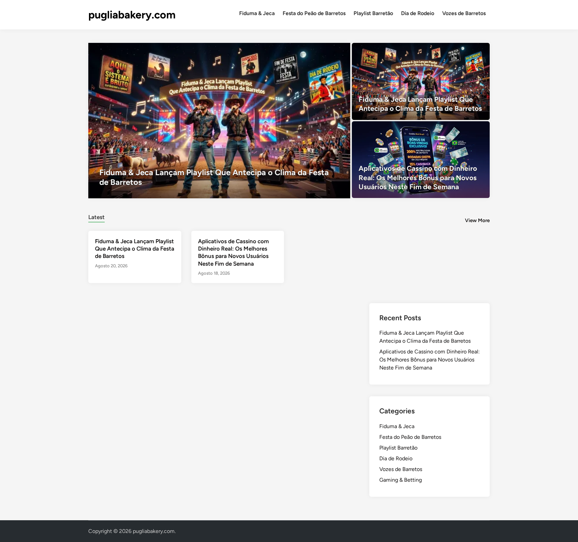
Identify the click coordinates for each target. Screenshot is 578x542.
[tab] (96, 216)
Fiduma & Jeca (257, 13)
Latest (96, 217)
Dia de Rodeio (417, 13)
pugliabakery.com (132, 14)
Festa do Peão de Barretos (314, 13)
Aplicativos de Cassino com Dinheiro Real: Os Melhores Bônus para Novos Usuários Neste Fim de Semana (429, 359)
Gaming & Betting (400, 480)
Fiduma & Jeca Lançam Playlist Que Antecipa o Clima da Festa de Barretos (134, 248)
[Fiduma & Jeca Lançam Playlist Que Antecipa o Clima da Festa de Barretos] (219, 120)
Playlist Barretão (373, 13)
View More (477, 220)
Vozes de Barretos (464, 13)
